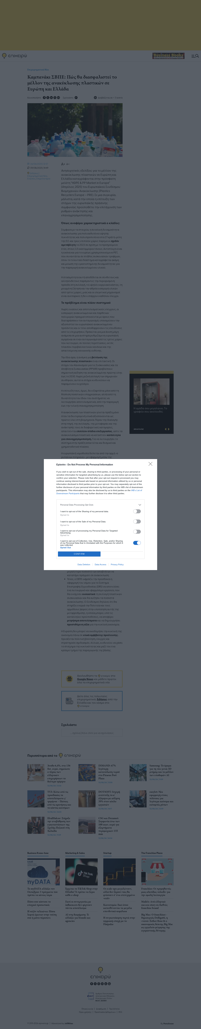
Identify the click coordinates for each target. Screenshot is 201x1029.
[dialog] (100, 514)
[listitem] (100, 504)
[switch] (137, 511)
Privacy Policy (117, 564)
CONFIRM (79, 554)
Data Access (100, 564)
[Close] (151, 465)
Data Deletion (84, 564)
